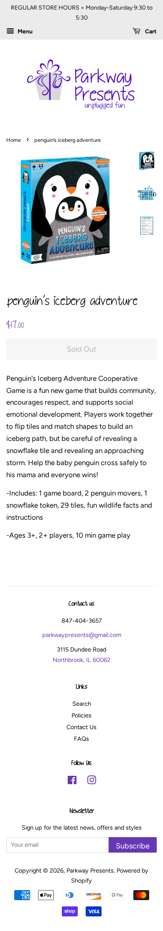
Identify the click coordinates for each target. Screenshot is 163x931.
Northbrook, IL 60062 (81, 660)
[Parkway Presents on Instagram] (91, 781)
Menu (24, 31)
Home (13, 140)
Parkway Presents (90, 870)
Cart (150, 31)
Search (81, 703)
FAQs (81, 738)
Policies (81, 715)
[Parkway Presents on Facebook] (72, 781)
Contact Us (81, 727)
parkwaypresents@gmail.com (81, 635)
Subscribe (133, 845)
